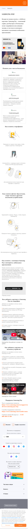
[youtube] (4, 446)
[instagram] (14, 446)
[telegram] (24, 446)
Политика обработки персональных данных (12, 508)
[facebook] (19, 446)
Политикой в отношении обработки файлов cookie (11, 517)
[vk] (9, 446)
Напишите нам (12, 466)
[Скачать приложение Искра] (13, 475)
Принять (20, 525)
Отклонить (7, 525)
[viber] (11, 456)
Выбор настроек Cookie (10, 505)
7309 (7, 437)
